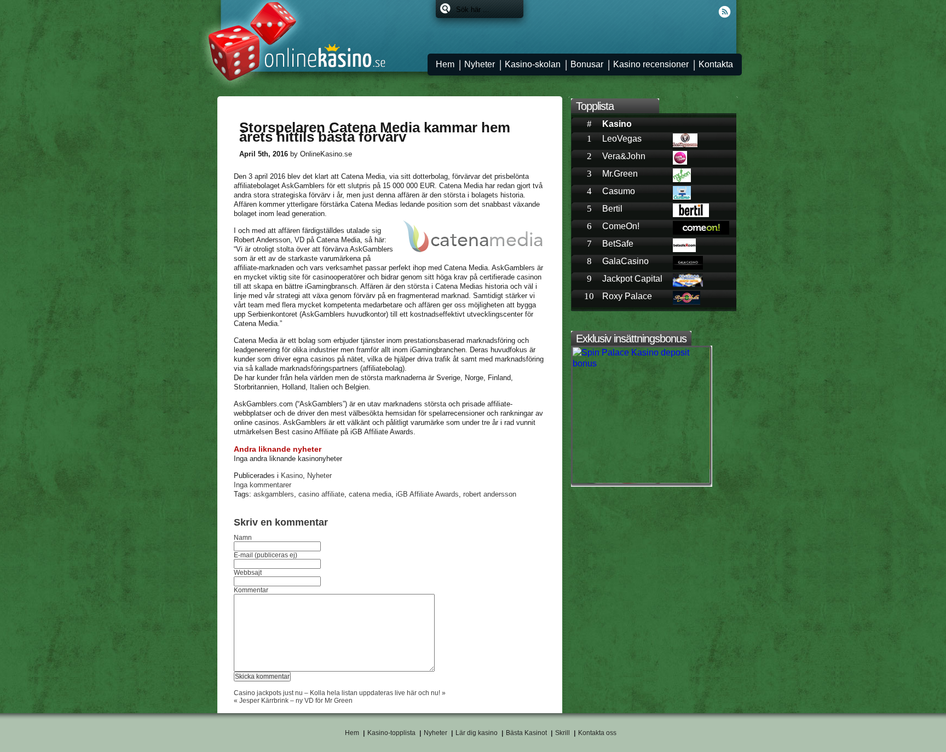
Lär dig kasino (476, 733)
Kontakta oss (597, 733)
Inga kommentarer (262, 485)
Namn (243, 537)
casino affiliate (321, 494)
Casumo (618, 191)
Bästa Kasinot (526, 733)
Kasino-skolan (533, 64)
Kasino (292, 475)
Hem (445, 64)
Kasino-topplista (391, 733)
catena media (370, 494)
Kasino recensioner (651, 64)
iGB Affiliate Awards (427, 494)
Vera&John (623, 156)
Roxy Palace (627, 296)
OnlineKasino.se (292, 44)
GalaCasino (625, 261)
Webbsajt (248, 572)
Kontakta (716, 64)
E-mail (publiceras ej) (265, 555)
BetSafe (617, 243)
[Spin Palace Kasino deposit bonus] (642, 352)
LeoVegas (622, 138)
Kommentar (251, 590)
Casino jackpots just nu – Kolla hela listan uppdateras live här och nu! (337, 693)
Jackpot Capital (632, 278)
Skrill (562, 733)
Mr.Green (620, 173)
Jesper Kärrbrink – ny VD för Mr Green (296, 700)
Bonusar (586, 64)
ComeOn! (620, 226)
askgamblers (273, 494)
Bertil (612, 208)
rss (724, 11)
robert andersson (489, 494)
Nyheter (479, 64)
